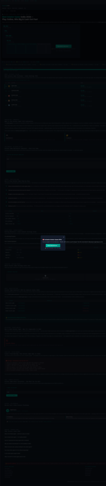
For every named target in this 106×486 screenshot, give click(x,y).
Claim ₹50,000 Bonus (52, 245)
